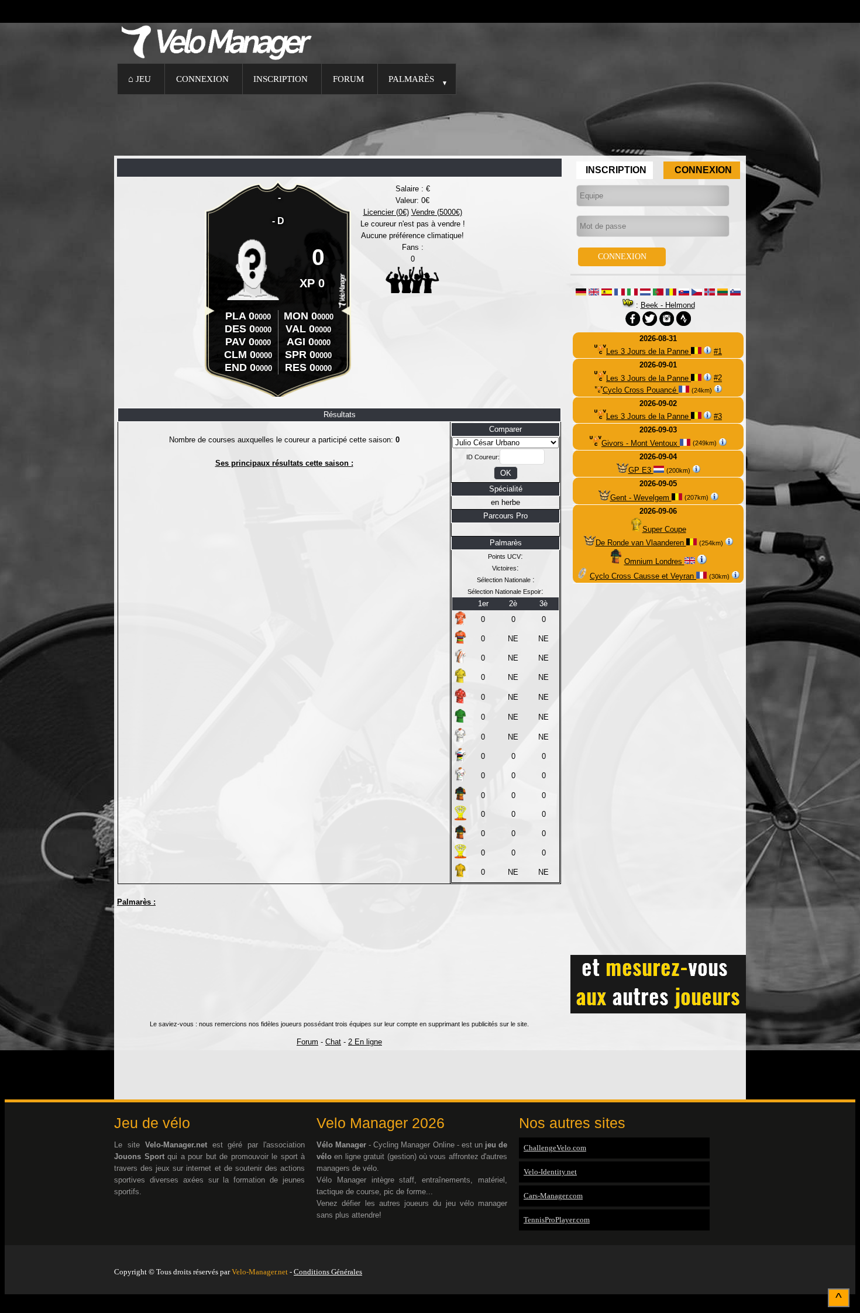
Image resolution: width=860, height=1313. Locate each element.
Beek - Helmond (668, 305)
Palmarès (411, 79)
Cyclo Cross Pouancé (641, 390)
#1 (718, 351)
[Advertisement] (430, 123)
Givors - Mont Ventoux (640, 443)
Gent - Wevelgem (641, 497)
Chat (333, 1041)
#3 (718, 416)
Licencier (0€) (386, 212)
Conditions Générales (328, 1271)
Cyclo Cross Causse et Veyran (643, 576)
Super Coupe (664, 529)
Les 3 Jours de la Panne (648, 351)
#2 (718, 378)
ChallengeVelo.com (555, 1147)
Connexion (202, 79)
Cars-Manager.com (553, 1195)
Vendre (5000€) (436, 212)
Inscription (280, 79)
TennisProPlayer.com (557, 1219)
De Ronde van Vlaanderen (641, 542)
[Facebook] (743, 1257)
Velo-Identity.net (550, 1171)
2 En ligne (365, 1041)
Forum (348, 79)
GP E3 (640, 470)
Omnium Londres (654, 561)
